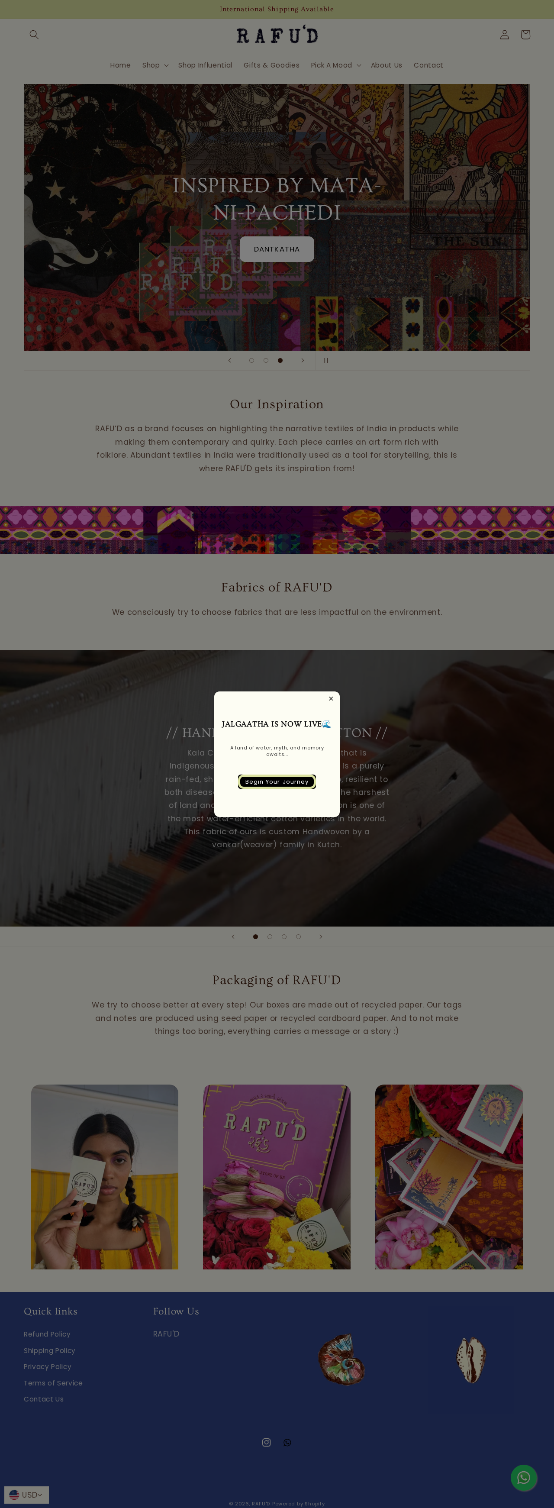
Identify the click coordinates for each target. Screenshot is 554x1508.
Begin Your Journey (277, 782)
